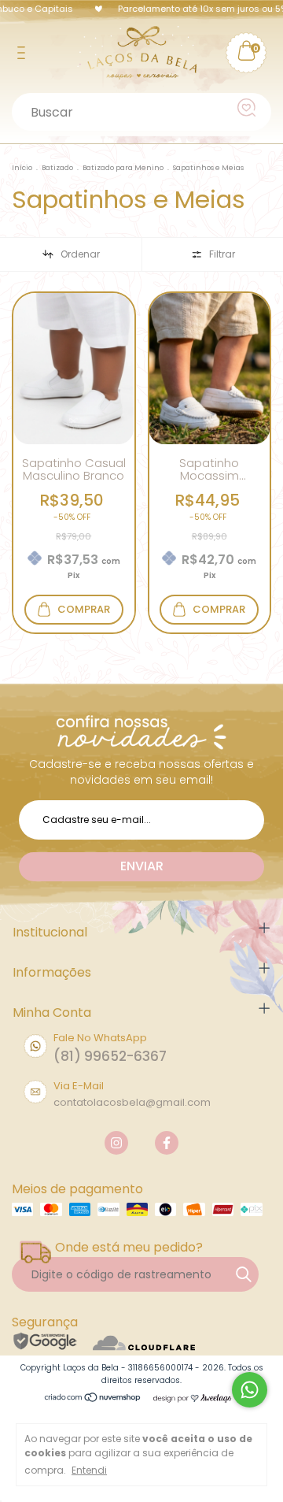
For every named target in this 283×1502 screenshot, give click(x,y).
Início (22, 167)
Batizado (57, 167)
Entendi (89, 1470)
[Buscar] (248, 107)
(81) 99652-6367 (110, 1056)
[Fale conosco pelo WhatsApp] (249, 1389)
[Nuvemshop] (93, 1399)
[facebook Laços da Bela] (166, 1143)
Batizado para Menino (123, 167)
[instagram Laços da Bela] (116, 1143)
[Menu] (24, 52)
